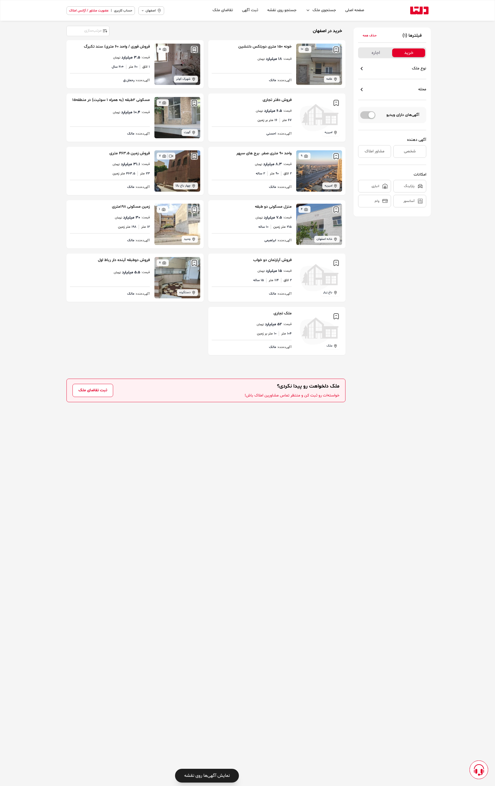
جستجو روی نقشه (281, 10)
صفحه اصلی (354, 10)
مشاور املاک (374, 151)
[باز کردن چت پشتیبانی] (479, 769)
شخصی (410, 151)
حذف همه (370, 35)
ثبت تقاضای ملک (92, 390)
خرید (408, 53)
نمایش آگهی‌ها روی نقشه (207, 776)
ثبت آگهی (250, 10)
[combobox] (88, 30)
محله (422, 89)
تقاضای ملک (223, 10)
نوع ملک (419, 68)
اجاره (376, 53)
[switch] (368, 115)
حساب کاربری (123, 10)
